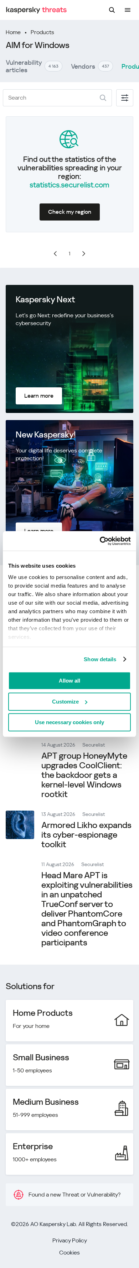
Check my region (69, 211)
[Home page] (36, 10)
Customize (65, 702)
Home (13, 32)
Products (42, 32)
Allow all (69, 681)
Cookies (69, 1252)
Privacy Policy (69, 1240)
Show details (100, 659)
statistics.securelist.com (69, 185)
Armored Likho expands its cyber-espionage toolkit (86, 834)
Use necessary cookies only (69, 722)
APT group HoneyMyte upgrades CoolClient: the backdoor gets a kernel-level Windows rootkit (84, 775)
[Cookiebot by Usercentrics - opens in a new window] (100, 541)
